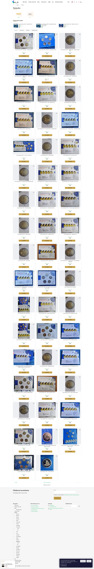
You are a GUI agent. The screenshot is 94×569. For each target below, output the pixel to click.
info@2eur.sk (51, 505)
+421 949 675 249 (52, 506)
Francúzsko (18, 522)
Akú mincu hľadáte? (34, 505)
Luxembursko (18, 536)
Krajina (16, 512)
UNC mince (16, 505)
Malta (17, 538)
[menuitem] (25, 2)
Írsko (17, 531)
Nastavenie (63, 565)
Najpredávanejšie (34, 30)
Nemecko (18, 541)
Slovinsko (17, 552)
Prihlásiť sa (57, 498)
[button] (91, 566)
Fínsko (17, 520)
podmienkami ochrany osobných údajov (71, 494)
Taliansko (17, 555)
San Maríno (18, 549)
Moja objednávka (34, 509)
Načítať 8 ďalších (47, 482)
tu (70, 562)
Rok (15, 558)
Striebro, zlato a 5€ (18, 506)
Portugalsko (18, 546)
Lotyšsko (17, 534)
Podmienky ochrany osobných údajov (37, 508)
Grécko (17, 523)
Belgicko (17, 515)
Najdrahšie (27, 30)
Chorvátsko (18, 526)
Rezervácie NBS (17, 561)
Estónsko (17, 518)
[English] (72, 2)
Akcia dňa (16, 563)
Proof (18, 528)
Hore (16, 482)
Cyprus (17, 517)
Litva (17, 533)
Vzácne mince (17, 511)
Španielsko (18, 554)
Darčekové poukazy (18, 560)
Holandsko (18, 525)
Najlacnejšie (22, 30)
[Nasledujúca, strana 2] (78, 482)
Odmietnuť (83, 561)
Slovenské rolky (18, 509)
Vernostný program (34, 511)
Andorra (17, 514)
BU (17, 544)
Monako (17, 539)
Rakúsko (17, 547)
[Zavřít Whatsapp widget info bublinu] (79, 564)
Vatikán (17, 557)
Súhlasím (89, 561)
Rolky (15, 508)
